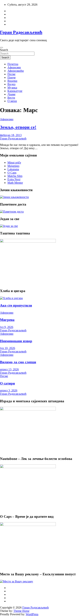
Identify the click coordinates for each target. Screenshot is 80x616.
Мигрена (7, 320)
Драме (11, 94)
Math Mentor (15, 182)
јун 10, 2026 (7, 348)
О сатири (7, 383)
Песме (11, 74)
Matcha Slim (14, 176)
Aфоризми (14, 67)
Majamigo (13, 165)
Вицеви (12, 80)
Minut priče (14, 162)
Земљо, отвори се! (18, 127)
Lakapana (13, 169)
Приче (11, 77)
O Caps (11, 172)
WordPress (32, 614)
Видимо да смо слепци (18, 362)
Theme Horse (21, 610)
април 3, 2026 (8, 390)
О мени (12, 101)
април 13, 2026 (9, 369)
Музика (12, 87)
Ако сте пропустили (16, 305)
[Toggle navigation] (1, 47)
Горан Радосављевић (21, 32)
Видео (11, 84)
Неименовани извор (16, 341)
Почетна (12, 64)
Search (4, 49)
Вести (11, 97)
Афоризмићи (15, 70)
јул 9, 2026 (6, 327)
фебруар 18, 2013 (11, 135)
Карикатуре (14, 91)
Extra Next (13, 179)
